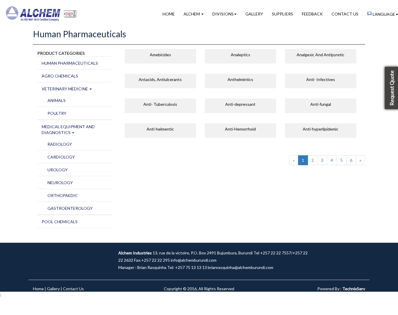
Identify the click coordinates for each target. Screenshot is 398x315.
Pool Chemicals (60, 221)
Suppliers (282, 13)
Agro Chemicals (60, 75)
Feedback (312, 13)
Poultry (56, 113)
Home (169, 13)
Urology (57, 169)
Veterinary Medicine (65, 88)
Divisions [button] (223, 13)
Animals (56, 100)
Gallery (254, 13)
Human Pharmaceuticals (70, 63)
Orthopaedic (62, 195)
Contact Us (345, 13)
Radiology (59, 144)
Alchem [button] (192, 13)
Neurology (60, 182)
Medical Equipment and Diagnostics (68, 129)
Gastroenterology (70, 208)
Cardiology (61, 156)
